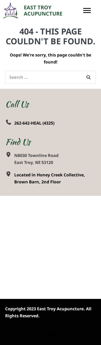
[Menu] (87, 10)
